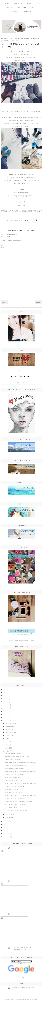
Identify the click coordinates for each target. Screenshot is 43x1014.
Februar (8, 814)
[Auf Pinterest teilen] (32, 220)
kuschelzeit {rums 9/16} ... (14, 807)
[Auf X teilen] (28, 220)
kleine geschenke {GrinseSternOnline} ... (19, 801)
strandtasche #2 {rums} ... (14, 754)
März (7, 751)
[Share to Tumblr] (36, 220)
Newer (4, 302)
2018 (6, 714)
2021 (6, 705)
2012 (6, 830)
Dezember (9, 723)
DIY (33, 7)
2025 (6, 692)
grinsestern (18, 38)
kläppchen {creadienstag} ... (14, 780)
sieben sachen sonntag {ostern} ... (17, 766)
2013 (6, 827)
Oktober (8, 729)
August (8, 736)
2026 (6, 689)
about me (18, 4)
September (9, 732)
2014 (6, 824)
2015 (6, 821)
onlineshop (34, 38)
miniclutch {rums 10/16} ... (14, 789)
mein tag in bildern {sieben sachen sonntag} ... (21, 763)
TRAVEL (14, 11)
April (7, 748)
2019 (6, 711)
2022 (6, 702)
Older (38, 302)
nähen (26, 38)
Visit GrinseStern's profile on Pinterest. (21, 640)
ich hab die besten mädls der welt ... (17, 757)
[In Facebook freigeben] (30, 220)
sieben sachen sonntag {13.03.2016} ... (19, 787)
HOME (6, 4)
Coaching (22, 7)
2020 (6, 708)
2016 (6, 720)
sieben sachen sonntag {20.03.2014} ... (19, 774)
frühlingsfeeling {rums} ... (13, 778)
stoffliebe (15, 40)
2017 (6, 717)
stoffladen (5, 40)
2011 (6, 834)
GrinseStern (18, 1000)
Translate (21, 977)
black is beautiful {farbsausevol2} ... (17, 804)
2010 (6, 837)
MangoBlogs (33, 1000)
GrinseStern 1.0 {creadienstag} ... (16, 810)
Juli (6, 739)
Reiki (29, 4)
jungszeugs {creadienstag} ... (15, 792)
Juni (6, 742)
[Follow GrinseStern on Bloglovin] (21, 413)
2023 (6, 699)
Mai (6, 745)
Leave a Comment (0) (14, 220)
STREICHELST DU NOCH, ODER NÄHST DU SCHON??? (21, 211)
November (9, 726)
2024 (6, 696)
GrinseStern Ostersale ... (13, 760)
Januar (7, 817)
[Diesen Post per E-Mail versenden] (25, 220)
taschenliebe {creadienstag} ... (15, 769)
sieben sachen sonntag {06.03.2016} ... (19, 798)
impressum (27, 11)
